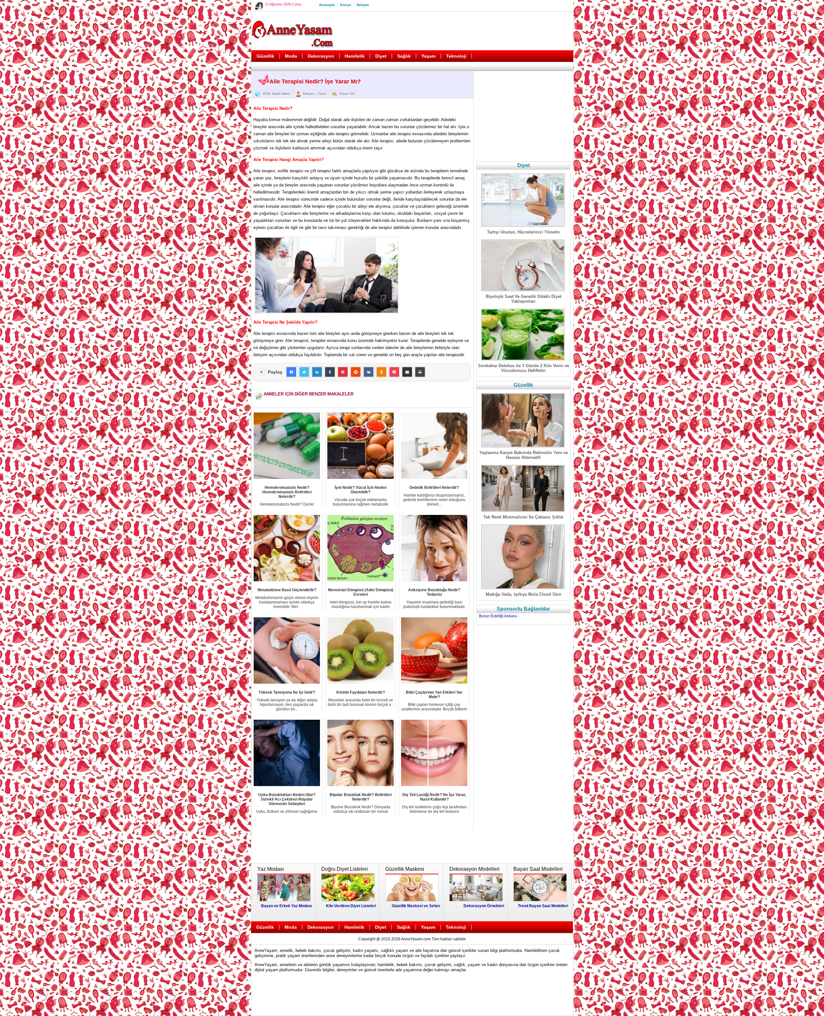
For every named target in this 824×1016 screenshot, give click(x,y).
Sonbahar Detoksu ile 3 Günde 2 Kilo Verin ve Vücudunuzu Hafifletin (523, 368)
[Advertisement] (454, 30)
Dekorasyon (321, 56)
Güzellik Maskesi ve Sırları (416, 906)
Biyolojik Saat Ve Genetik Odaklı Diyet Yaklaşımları (523, 299)
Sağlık (404, 56)
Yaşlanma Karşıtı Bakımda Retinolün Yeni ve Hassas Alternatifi (523, 455)
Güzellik (265, 56)
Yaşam (428, 56)
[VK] (368, 372)
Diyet (381, 56)
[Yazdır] (420, 372)
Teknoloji (456, 56)
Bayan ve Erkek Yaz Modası (286, 906)
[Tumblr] (330, 372)
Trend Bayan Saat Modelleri (543, 906)
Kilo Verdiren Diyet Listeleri (351, 906)
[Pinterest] (343, 372)
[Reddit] (356, 372)
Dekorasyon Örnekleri (484, 906)
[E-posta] (407, 372)
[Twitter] (304, 372)
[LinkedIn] (317, 372)
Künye (345, 5)
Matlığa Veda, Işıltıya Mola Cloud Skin (523, 594)
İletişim (363, 5)
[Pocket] (394, 372)
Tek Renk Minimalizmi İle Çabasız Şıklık (523, 517)
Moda (291, 56)
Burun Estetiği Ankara (498, 616)
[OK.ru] (381, 372)
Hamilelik (355, 56)
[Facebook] (291, 372)
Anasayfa (327, 5)
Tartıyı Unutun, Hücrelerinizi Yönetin (523, 232)
